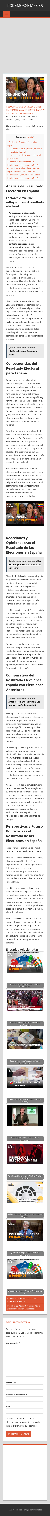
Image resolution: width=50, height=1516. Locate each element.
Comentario (13, 1343)
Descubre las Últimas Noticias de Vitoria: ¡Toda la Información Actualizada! (23, 1307)
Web (8, 1406)
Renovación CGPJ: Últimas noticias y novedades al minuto (22, 1300)
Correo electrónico (16, 1394)
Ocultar (30, 137)
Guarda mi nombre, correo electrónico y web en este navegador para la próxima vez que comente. (23, 1422)
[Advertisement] (25, 44)
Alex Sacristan (19, 116)
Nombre (11, 1382)
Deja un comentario (25, 119)
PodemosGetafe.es (25, 5)
